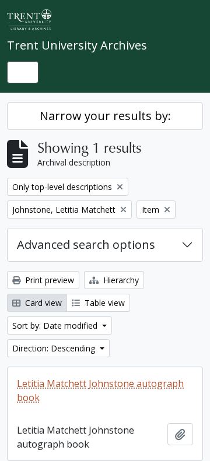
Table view (103, 302)
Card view (42, 302)
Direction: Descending (54, 348)
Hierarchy (120, 280)
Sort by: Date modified (56, 325)
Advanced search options (86, 244)
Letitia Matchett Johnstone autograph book (100, 390)
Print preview (48, 280)
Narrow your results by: (105, 116)
